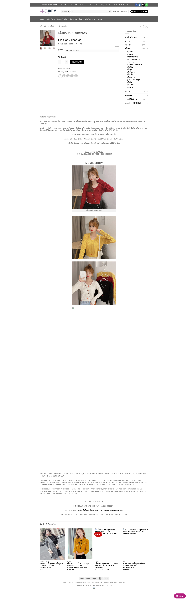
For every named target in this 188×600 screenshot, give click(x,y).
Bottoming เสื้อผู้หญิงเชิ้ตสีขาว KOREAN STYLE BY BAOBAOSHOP (135, 566)
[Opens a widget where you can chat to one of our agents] (180, 596)
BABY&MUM (132, 59)
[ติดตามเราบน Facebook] (136, 5)
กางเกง (130, 54)
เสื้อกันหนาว (132, 72)
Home (63, 5)
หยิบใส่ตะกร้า (77, 62)
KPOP (127, 91)
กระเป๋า (128, 41)
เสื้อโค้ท (130, 67)
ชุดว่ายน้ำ (131, 62)
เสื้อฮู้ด (129, 70)
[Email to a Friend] (68, 76)
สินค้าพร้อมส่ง (131, 37)
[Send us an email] (143, 5)
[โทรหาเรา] (146, 5)
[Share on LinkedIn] (76, 76)
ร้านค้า (70, 5)
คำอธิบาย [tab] (43, 117)
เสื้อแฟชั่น (63, 26)
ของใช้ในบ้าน (131, 99)
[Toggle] (147, 37)
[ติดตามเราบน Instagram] (139, 5)
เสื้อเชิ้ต (130, 75)
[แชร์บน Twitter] (64, 76)
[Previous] (43, 38)
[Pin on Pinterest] (72, 76)
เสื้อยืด (129, 82)
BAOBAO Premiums (135, 64)
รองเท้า (128, 45)
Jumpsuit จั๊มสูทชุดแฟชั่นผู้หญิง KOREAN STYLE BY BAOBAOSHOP (51, 566)
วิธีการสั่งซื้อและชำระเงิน (83, 5)
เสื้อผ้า (52, 26)
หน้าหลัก (43, 26)
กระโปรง (130, 85)
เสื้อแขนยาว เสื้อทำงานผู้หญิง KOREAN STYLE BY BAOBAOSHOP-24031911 (78, 566)
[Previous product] (146, 26)
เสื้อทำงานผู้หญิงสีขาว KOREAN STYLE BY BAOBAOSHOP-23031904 (106, 566)
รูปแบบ (60, 50)
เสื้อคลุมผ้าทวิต (132, 57)
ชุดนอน (130, 52)
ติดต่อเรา (130, 5)
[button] (120, 11)
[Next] (52, 38)
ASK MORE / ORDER (94, 501)
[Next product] (142, 26)
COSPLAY (129, 95)
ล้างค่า (117, 46)
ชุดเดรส (130, 87)
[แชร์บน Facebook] (60, 76)
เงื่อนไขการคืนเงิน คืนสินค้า (115, 5)
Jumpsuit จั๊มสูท (133, 80)
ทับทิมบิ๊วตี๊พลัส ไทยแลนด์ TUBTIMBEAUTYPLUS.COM (100, 510)
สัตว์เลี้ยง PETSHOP (133, 103)
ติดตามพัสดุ (100, 5)
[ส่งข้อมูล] (110, 11)
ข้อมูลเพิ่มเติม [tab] (51, 117)
